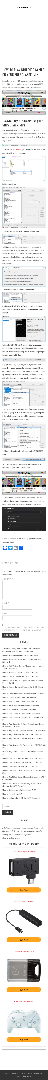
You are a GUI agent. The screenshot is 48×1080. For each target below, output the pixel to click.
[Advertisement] (24, 37)
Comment (7, 579)
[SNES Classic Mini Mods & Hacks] (24, 7)
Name (5, 603)
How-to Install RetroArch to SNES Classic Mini (20, 705)
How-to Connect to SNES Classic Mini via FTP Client (23, 693)
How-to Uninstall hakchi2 (12, 794)
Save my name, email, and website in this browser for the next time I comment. (23, 629)
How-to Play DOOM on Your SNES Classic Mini (21, 713)
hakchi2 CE (17, 149)
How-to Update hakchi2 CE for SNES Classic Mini (21, 798)
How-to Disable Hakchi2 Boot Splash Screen (19, 697)
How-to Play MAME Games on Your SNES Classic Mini (24, 730)
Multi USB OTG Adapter (24, 901)
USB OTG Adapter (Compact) (24, 851)
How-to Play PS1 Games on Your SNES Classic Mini (22, 758)
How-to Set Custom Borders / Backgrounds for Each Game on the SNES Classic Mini (22, 784)
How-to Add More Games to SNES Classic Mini (20, 672)
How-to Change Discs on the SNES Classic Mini (20, 676)
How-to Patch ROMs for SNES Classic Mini (19, 709)
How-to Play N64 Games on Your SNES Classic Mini (22, 734)
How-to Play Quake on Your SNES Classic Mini (20, 766)
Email (6, 613)
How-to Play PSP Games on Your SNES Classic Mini (22, 762)
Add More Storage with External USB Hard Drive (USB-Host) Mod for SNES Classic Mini (21, 650)
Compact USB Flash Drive (24, 951)
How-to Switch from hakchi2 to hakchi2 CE (19, 790)
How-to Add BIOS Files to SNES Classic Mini (20, 655)
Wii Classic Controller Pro (24, 1001)
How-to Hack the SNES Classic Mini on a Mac (20, 701)
